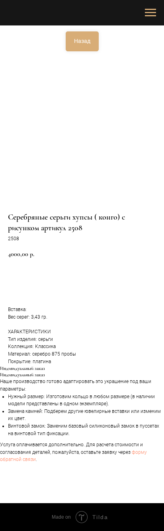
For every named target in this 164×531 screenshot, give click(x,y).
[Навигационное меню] (150, 13)
